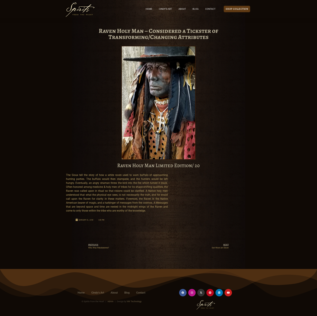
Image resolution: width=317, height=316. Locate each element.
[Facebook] (183, 292)
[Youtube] (228, 292)
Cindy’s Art (165, 9)
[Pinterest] (210, 292)
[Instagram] (192, 292)
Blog (196, 9)
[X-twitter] (201, 292)
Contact (210, 9)
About (182, 9)
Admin (110, 301)
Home (149, 9)
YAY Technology (134, 301)
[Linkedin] (219, 292)
